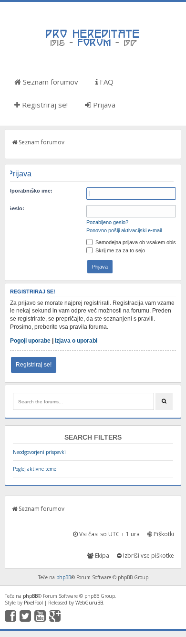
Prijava (103, 104)
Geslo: (16, 208)
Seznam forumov (49, 81)
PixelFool (33, 602)
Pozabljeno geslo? (107, 222)
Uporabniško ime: (30, 191)
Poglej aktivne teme (34, 468)
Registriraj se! (44, 104)
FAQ (106, 81)
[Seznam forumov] (93, 45)
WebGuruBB (89, 602)
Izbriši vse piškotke (148, 555)
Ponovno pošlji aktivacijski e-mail (124, 230)
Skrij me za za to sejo (119, 250)
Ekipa (101, 555)
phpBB (63, 577)
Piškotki (163, 534)
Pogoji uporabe (30, 340)
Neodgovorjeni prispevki (39, 452)
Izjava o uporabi (76, 340)
